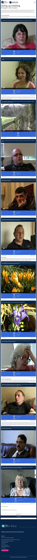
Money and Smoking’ (7, 425)
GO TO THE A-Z (4, 550)
